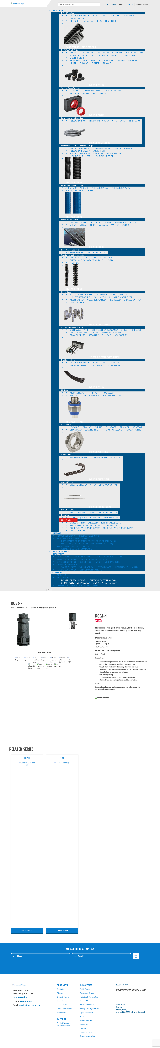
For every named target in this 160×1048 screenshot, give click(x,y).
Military (83, 1028)
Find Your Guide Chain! (98, 479)
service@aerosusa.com (30, 1005)
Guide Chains (62, 1005)
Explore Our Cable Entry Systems (104, 357)
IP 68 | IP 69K (115, 650)
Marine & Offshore (87, 1005)
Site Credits (120, 1004)
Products (20, 608)
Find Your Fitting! (96, 85)
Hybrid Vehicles (86, 1020)
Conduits (60, 989)
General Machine (86, 1001)
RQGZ (46, 608)
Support (61, 1019)
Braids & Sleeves (63, 997)
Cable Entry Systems (64, 1009)
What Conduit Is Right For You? (81, 47)
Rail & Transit (85, 989)
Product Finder (142, 4)
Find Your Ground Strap (99, 507)
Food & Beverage (86, 1032)
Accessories (61, 1012)
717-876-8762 (111, 4)
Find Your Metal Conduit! (100, 142)
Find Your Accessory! (98, 451)
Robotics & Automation (89, 997)
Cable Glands (62, 1001)
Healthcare (84, 1024)
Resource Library (63, 1026)
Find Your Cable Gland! (99, 324)
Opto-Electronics (86, 1012)
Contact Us (129, 4)
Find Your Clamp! (96, 115)
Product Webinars (64, 1023)
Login (120, 4)
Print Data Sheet (103, 698)
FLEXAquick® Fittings (34, 608)
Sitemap (119, 1007)
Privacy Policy (121, 1010)
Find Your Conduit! (75, 182)
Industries (86, 985)
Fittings (60, 993)
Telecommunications (87, 1036)
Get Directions (21, 997)
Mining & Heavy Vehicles (89, 1009)
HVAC (82, 1016)
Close (49, 590)
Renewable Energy (87, 993)
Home (13, 608)
